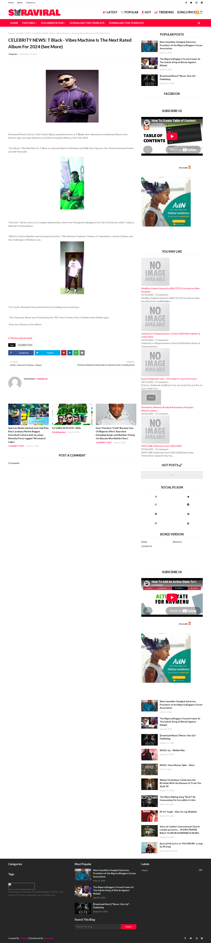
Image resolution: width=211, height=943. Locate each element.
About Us (177, 542)
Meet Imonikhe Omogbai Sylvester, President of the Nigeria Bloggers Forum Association (181, 45)
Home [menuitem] (14, 22)
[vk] (188, 514)
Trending (166, 12)
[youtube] (188, 523)
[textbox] (72, 236)
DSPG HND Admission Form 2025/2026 (161, 445)
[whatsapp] (155, 504)
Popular (131, 12)
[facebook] (186, 2)
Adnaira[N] (183, 168)
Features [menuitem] (28, 22)
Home (11, 2)
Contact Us (30, 2)
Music (172, 870)
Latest (112, 12)
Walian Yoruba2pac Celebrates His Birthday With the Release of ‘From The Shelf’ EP (180, 783)
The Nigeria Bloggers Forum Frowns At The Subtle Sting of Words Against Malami (180, 62)
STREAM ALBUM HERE (20, 338)
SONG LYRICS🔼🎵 (190, 12)
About (19, 2)
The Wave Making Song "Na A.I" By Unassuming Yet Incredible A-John (178, 799)
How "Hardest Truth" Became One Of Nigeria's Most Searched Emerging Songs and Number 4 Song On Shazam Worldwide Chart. (115, 433)
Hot (148, 12)
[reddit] (188, 504)
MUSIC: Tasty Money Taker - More (177, 765)
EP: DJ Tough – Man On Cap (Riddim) (178, 811)
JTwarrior (12, 54)
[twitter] (191, 2)
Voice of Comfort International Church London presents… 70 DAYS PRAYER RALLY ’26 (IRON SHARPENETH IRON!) (180, 829)
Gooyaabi (48, 938)
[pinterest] (201, 2)
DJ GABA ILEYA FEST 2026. (66, 428)
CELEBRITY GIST (23, 33)
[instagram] (196, 2)
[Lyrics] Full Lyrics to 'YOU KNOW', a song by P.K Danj (181, 845)
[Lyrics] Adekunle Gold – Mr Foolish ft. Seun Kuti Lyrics (169, 378)
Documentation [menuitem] (52, 22)
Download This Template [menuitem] (87, 22)
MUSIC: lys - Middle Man (172, 750)
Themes (23, 938)
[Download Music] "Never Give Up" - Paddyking (178, 78)
